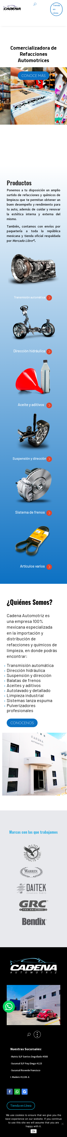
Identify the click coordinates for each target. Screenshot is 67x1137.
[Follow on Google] (25, 1092)
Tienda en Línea (56, 9)
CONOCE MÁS (33, 75)
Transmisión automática (30, 297)
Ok (33, 1131)
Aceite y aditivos (32, 404)
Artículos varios (33, 566)
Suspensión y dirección (29, 458)
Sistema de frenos (30, 512)
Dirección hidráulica (29, 351)
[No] (62, 1124)
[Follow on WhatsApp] (17, 1092)
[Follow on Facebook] (10, 1092)
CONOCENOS (22, 722)
